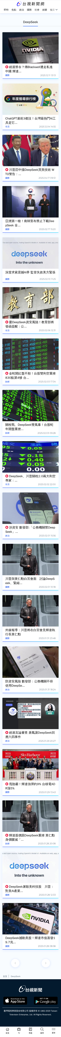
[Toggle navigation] (53, 1029)
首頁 (5, 976)
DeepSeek (15, 976)
